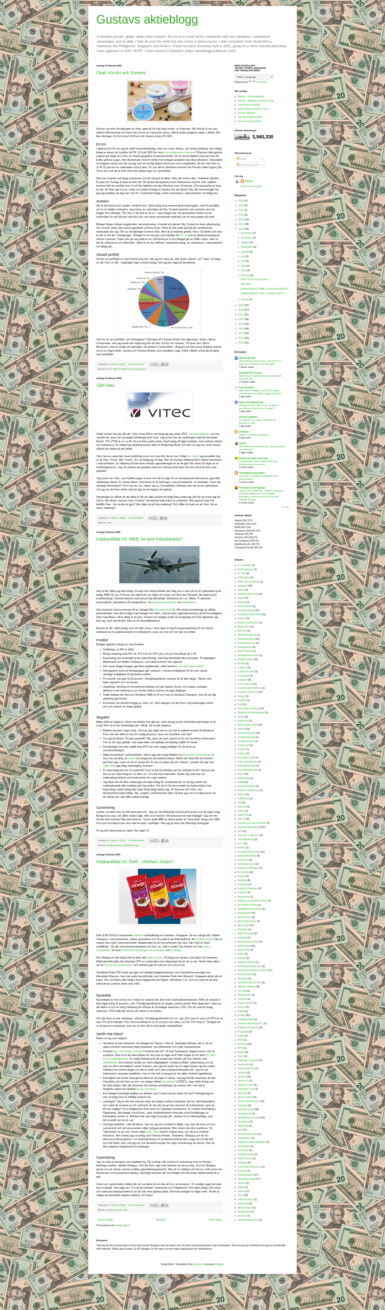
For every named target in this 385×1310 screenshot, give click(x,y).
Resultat (242, 1044)
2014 (241, 328)
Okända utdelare (247, 986)
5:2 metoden (244, 565)
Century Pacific (246, 671)
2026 (241, 200)
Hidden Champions (248, 790)
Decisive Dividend (247, 692)
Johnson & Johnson (248, 835)
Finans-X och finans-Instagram (254, 435)
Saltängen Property (248, 1060)
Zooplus (242, 1215)
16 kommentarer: (137, 840)
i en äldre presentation (191, 666)
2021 (241, 224)
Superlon (243, 1105)
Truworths (243, 1150)
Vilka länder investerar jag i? (253, 108)
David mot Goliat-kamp (118, 964)
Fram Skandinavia (247, 761)
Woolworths (244, 1211)
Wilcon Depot (245, 1207)
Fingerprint (243, 745)
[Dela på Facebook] (163, 364)
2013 (241, 333)
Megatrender (245, 913)
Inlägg (243, 159)
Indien (241, 810)
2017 (241, 314)
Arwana (242, 602)
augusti (245, 251)
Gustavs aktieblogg (147, 19)
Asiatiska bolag (246, 610)
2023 (241, 214)
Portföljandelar (246, 1019)
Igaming (242, 806)
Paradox (242, 999)
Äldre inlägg (215, 1219)
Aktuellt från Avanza (250, 372)
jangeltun (198, 1264)
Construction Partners (249, 688)
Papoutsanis (244, 994)
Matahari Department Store (252, 900)
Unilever (242, 1170)
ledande (138, 935)
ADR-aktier (244, 577)
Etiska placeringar (247, 724)
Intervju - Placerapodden (251, 96)
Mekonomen (244, 917)
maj (243, 261)
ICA (240, 802)
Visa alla (285, 507)
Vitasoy (242, 1191)
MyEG (241, 953)
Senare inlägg (105, 1219)
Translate (261, 82)
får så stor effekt (146, 1088)
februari (245, 275)
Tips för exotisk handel (250, 117)
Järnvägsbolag (246, 839)
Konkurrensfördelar (248, 868)
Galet (240, 773)
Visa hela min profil (251, 186)
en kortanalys (157, 950)
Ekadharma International (251, 712)
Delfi (125, 1210)
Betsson (242, 630)
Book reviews (245, 651)
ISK (239, 831)
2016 (241, 319)
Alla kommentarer (249, 165)
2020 (241, 229)
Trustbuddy (244, 1146)
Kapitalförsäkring (247, 855)
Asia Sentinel (246, 387)
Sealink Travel (245, 1084)
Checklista (243, 675)
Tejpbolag (243, 1125)
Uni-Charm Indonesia (249, 1166)
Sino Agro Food (246, 1088)
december (247, 233)
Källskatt (242, 880)
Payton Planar (245, 1003)
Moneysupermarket (248, 941)
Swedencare (244, 1113)
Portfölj (122, 369)
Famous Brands (246, 733)
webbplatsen (189, 602)
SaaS (241, 1056)
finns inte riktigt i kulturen (127, 1051)
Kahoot (241, 847)
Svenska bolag (246, 1109)
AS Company (245, 606)
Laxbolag (243, 884)
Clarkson (242, 679)
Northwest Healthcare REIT (252, 970)
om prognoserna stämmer (180, 152)
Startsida (160, 1219)
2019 (241, 305)
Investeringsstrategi (248, 827)
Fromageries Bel (247, 765)
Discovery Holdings (248, 708)
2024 (241, 210)
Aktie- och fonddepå (248, 581)
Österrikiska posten (248, 1220)
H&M (240, 782)
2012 (241, 338)
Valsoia (242, 1183)
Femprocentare (246, 741)
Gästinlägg (243, 778)
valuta (241, 1187)
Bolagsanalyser (114, 845)
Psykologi (243, 1031)
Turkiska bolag (246, 1154)
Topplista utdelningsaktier (251, 1142)
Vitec (109, 522)
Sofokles (244, 431)
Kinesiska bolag (246, 864)
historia (242, 794)
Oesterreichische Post (249, 982)
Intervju (242, 818)
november (247, 237)
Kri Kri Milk (112, 369)
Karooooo (243, 859)
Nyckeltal (243, 978)
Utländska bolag (131, 845)
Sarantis (242, 1072)
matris (131, 758)
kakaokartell (169, 1081)
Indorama (243, 814)
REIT (240, 1040)
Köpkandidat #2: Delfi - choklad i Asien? (134, 861)
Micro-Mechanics (247, 921)
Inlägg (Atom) (122, 1225)
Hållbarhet (243, 798)
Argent (241, 598)
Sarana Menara (246, 1068)
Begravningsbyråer (248, 622)
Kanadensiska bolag (249, 851)
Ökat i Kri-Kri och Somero (121, 72)
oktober (245, 242)
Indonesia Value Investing (253, 458)
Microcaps (243, 925)
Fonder (241, 749)
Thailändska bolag (248, 1134)
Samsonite (243, 1064)
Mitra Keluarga (246, 933)
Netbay (241, 958)
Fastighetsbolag (246, 737)
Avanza (242, 618)
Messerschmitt (163, 609)
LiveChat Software (248, 888)
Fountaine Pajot (246, 757)
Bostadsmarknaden (248, 655)
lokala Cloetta (154, 957)
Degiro (241, 696)
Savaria (242, 1076)
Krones (241, 876)
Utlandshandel (246, 1174)
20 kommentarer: (137, 364)
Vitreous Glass (245, 1199)
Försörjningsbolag (247, 769)
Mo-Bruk (242, 937)
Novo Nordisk (245, 974)
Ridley (241, 1052)
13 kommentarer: (137, 1205)
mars (244, 270)
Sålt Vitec (105, 385)
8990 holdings (245, 569)
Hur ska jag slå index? (250, 121)
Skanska (242, 1093)
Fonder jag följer (246, 113)
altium (241, 589)
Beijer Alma (244, 626)
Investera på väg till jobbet (252, 823)
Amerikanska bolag (248, 593)
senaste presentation (164, 602)
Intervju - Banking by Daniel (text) (256, 100)
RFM (240, 1048)
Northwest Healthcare (249, 966)
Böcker (241, 663)
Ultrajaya (242, 1162)
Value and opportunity (251, 402)
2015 (241, 324)
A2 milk (242, 573)
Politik (241, 1011)
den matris (193, 456)
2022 (241, 219)
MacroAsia (243, 896)
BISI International (247, 634)
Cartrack (242, 667)
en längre (176, 950)
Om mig (242, 990)
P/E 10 (183, 235)
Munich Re (243, 949)
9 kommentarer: (136, 518)
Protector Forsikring (248, 1027)
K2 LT (241, 843)
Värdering (243, 1203)
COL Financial (245, 684)
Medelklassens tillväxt (249, 909)
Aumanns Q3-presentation (198, 754)
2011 (241, 342)
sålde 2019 (109, 765)
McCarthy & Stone (247, 904)
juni (243, 256)
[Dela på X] (159, 364)
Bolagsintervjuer (246, 643)
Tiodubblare (244, 1138)
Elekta (241, 716)
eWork (241, 729)
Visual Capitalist (248, 417)
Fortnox (242, 753)
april (243, 265)
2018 (241, 309)
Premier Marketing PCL (250, 1023)
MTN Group (244, 945)
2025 (241, 205)
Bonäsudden (245, 647)
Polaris (241, 1007)
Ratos (241, 1035)
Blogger (219, 1264)
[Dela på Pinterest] (167, 364)
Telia (240, 1129)
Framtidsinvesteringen (135, 950)
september (247, 247)
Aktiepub (242, 585)
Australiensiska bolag (249, 614)
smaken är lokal (205, 939)
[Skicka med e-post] (152, 364)
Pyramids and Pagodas (252, 487)
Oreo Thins (152, 1131)
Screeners (243, 1080)
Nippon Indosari (246, 962)
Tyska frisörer (245, 1158)
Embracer (243, 720)
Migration (243, 929)
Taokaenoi (243, 1121)
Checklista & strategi (249, 104)
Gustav (249, 181)
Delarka (242, 700)
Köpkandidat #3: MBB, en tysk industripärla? (139, 539)
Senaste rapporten (199, 433)
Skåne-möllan (245, 1097)
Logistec (242, 892)
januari (245, 299)
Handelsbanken (246, 786)
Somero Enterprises (136, 369)
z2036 (242, 443)
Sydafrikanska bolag (249, 1117)
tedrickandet (110, 1062)
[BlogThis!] (155, 364)
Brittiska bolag (245, 659)
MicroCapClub (247, 358)
